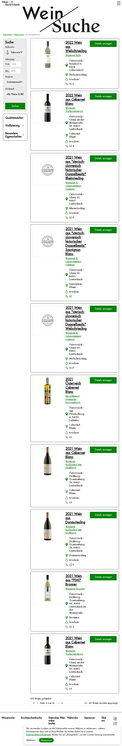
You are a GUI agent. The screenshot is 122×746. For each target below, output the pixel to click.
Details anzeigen (103, 43)
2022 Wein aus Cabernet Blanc (75, 99)
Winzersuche (7, 718)
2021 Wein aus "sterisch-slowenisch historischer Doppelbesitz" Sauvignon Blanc (75, 241)
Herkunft (9, 89)
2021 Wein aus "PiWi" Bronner (73, 580)
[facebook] (115, 720)
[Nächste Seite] (58, 703)
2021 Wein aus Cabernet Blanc (75, 453)
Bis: (7, 71)
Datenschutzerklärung (38, 734)
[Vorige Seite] (34, 703)
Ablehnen (30, 740)
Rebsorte (9, 47)
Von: (7, 64)
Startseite (7, 35)
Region (8, 76)
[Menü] (119, 3)
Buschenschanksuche (31, 718)
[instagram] (115, 725)
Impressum (90, 718)
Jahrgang (9, 59)
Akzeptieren (46, 740)
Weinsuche (19, 35)
